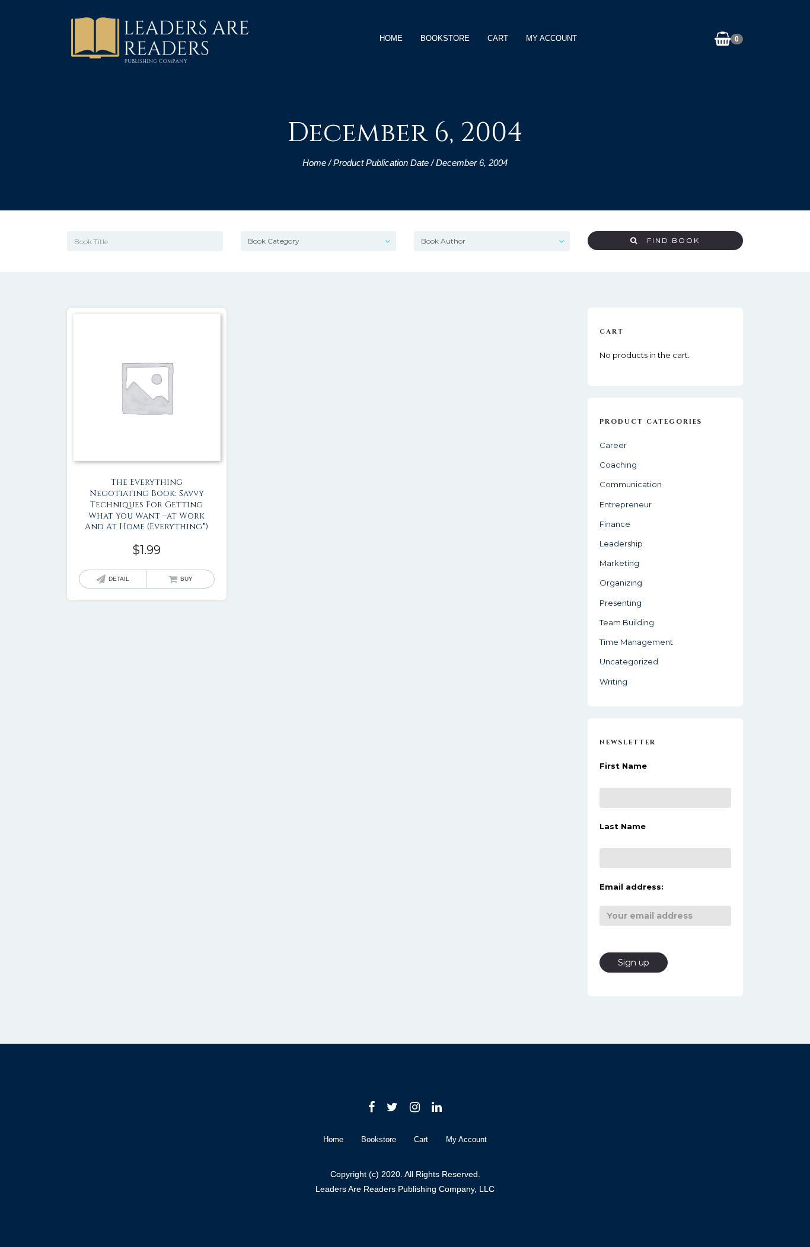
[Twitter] (392, 1107)
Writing (613, 681)
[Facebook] (371, 1107)
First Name (623, 765)
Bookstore (445, 38)
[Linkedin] (437, 1107)
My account (551, 38)
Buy (186, 578)
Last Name (622, 826)
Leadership (621, 543)
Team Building (626, 622)
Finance (614, 524)
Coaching (618, 464)
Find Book (669, 240)
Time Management (636, 642)
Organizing (620, 582)
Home (391, 38)
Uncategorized (628, 661)
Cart (497, 38)
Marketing (619, 563)
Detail (119, 578)
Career (613, 445)
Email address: (631, 886)
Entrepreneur (625, 504)
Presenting (620, 602)
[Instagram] (415, 1107)
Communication (630, 484)
